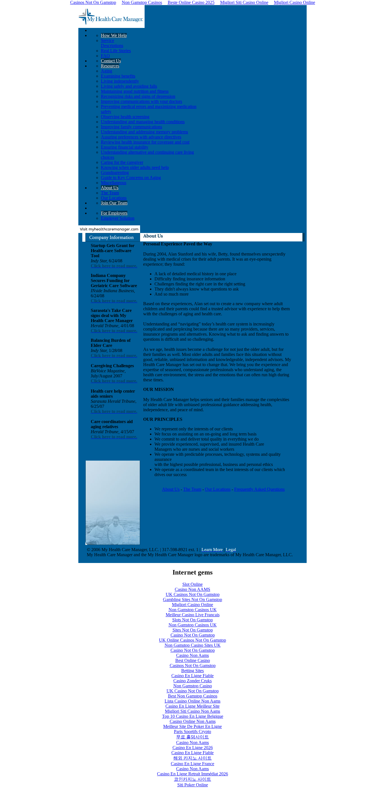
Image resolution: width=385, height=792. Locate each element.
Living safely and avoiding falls (129, 86)
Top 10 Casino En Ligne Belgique (192, 716)
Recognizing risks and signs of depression (138, 96)
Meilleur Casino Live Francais (193, 614)
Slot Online (192, 584)
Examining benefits (118, 76)
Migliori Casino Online (192, 604)
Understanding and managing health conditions (143, 121)
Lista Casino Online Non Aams (192, 701)
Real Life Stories (116, 50)
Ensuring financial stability (124, 147)
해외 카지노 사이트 (192, 758)
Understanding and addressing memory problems (144, 131)
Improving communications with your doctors (141, 101)
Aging (106, 71)
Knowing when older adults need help (135, 167)
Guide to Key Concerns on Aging (131, 177)
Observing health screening (125, 116)
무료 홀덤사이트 (192, 736)
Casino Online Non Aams (193, 721)
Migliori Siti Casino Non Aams (192, 711)
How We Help (114, 35)
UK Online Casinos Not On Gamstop (192, 640)
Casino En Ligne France (192, 763)
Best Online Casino (192, 660)
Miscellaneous (113, 182)
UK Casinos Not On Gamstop (193, 594)
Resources (110, 65)
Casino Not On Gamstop (193, 635)
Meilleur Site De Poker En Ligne (192, 726)
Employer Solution (117, 218)
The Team (110, 192)
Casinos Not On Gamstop (193, 665)
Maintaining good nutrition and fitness (135, 91)
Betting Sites (192, 670)
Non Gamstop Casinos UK (193, 609)
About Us (109, 187)
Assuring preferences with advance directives (141, 137)
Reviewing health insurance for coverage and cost (145, 142)
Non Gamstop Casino (192, 685)
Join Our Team (114, 203)
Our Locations (114, 197)
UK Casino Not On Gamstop (193, 690)
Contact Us (111, 60)
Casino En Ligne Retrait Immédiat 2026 (192, 773)
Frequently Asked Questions (259, 489)
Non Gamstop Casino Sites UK (193, 645)
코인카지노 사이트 (192, 779)
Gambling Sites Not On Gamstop (192, 599)
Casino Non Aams (192, 655)
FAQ (105, 55)
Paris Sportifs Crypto (192, 731)
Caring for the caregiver (122, 162)
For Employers (114, 213)
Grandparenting (115, 172)
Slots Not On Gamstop (192, 619)
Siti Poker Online (192, 784)
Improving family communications (131, 126)
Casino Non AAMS (192, 589)
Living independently (120, 81)
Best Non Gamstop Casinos (192, 696)
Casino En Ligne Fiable (192, 675)
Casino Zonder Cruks (192, 680)
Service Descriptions (112, 43)
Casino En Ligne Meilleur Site (192, 706)
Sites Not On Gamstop (192, 630)
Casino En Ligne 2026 (192, 747)
